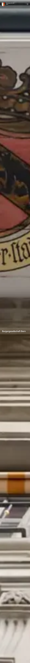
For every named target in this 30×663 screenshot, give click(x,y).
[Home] (8, 4)
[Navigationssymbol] (27, 4)
